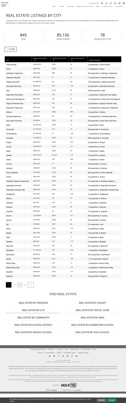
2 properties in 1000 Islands (99, 64)
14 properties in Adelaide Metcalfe (101, 77)
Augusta (9, 211)
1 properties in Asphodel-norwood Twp (103, 189)
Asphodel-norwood (13, 185)
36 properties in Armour (97, 163)
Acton (8, 69)
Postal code (74, 349)
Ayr (7, 224)
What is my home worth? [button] (85, 6)
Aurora (9, 215)
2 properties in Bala (95, 237)
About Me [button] (70, 6)
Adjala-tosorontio (13, 81)
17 (25, 285)
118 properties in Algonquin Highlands (103, 107)
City (66, 349)
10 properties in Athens (97, 198)
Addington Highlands (14, 73)
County (59, 349)
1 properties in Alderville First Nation (102, 94)
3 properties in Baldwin (97, 241)
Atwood (9, 207)
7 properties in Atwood (97, 207)
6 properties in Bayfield (97, 271)
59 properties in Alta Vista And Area (102, 120)
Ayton (8, 228)
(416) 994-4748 (94, 3)
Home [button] (54, 6)
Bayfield (9, 271)
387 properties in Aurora (97, 215)
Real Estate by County (92, 302)
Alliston (9, 112)
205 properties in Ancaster (98, 138)
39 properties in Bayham (97, 276)
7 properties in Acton (96, 69)
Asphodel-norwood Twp (15, 189)
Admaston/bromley (13, 86)
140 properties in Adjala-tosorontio (101, 81)
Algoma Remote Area (14, 103)
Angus (8, 142)
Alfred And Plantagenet (15, 99)
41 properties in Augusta (97, 211)
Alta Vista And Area (14, 120)
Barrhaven (10, 254)
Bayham (9, 276)
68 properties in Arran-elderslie (100, 172)
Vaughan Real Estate (37, 349)
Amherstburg (11, 133)
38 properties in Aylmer (97, 220)
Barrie (8, 258)
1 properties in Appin (96, 151)
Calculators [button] (119, 6)
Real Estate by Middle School (33, 332)
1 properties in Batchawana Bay (100, 267)
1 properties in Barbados (97, 250)
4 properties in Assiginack (98, 194)
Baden (8, 233)
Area (94, 349)
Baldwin (9, 241)
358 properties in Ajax (96, 90)
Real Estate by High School (92, 332)
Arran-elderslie (12, 172)
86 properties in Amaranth (98, 129)
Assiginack (10, 194)
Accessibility (49, 353)
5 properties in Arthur (96, 176)
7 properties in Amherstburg (99, 133)
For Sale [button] (61, 6)
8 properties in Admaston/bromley (101, 86)
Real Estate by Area (92, 317)
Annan (8, 146)
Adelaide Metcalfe (13, 77)
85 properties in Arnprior (97, 168)
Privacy (40, 353)
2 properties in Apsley (96, 155)
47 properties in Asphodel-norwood (102, 185)
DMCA (59, 353)
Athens (9, 198)
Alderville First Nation (14, 94)
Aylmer (9, 220)
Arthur (8, 176)
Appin (8, 151)
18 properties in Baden (97, 233)
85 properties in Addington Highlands (102, 73)
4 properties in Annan (96, 146)
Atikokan (9, 202)
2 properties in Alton (96, 125)
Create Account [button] (107, 6)
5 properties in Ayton (96, 228)
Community (85, 349)
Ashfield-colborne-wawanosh (17, 181)
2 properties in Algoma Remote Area (102, 103)
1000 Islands (11, 64)
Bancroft (9, 246)
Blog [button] (97, 6)
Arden (8, 159)
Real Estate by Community (33, 317)
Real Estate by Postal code (92, 310)
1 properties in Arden (96, 159)
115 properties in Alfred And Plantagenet (104, 99)
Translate (78, 390)
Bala (8, 237)
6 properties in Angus (96, 142)
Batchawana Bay (13, 267)
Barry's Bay (10, 263)
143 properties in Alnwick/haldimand (102, 116)
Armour (9, 163)
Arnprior (9, 168)
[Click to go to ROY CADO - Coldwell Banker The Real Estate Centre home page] (4, 4)
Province (51, 349)
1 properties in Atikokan (97, 202)
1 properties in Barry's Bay (98, 263)
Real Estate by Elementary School (92, 324)
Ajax (8, 90)
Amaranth (10, 129)
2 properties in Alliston (97, 112)
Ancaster (9, 138)
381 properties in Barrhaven (99, 254)
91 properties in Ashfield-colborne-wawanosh (101, 181)
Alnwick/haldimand (13, 116)
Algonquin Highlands (14, 107)
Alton (8, 125)
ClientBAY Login (69, 353)
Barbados (10, 250)
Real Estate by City (33, 310)
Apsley (9, 155)
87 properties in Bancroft (97, 246)
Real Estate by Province (33, 302)
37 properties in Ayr (95, 224)
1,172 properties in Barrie (98, 258)
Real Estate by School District (33, 324)
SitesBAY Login (83, 353)
